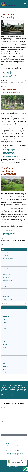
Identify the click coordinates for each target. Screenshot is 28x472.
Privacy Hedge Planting (7, 293)
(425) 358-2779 (14, 450)
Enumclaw (5, 341)
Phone (2, 412)
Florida (4, 353)
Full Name (3, 407)
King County (5, 366)
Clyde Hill (5, 328)
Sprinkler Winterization (8, 299)
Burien (4, 325)
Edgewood (5, 338)
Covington (5, 331)
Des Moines (5, 335)
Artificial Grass (6, 252)
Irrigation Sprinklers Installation (9, 268)
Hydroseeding (5, 264)
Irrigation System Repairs (8, 271)
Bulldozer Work (6, 255)
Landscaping (5, 283)
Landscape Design (6, 274)
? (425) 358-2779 (5, 86)
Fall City (4, 347)
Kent (4, 363)
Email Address (4, 416)
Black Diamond (6, 316)
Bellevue (4, 313)
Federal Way (5, 350)
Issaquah (4, 360)
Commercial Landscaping (8, 258)
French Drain (5, 261)
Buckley (4, 322)
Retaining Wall (6, 296)
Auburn (4, 310)
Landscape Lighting (6, 277)
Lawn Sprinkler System (7, 290)
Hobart (4, 357)
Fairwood (5, 344)
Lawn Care (5, 286)
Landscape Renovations (7, 280)
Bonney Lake (5, 319)
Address (2, 421)
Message (2, 426)
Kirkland (4, 369)
